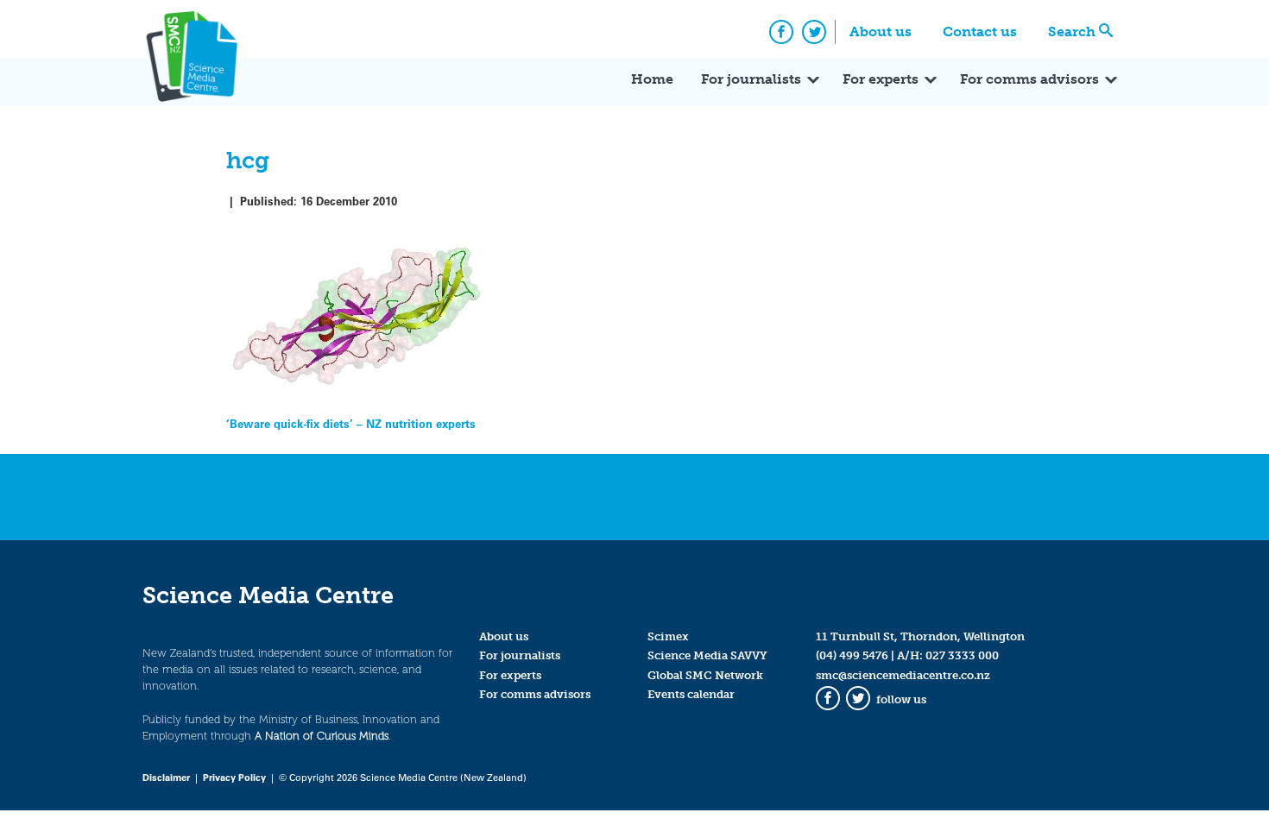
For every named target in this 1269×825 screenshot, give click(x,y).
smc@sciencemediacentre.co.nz (903, 675)
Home (652, 79)
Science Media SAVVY (707, 655)
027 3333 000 (962, 655)
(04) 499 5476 (852, 655)
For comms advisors (1029, 79)
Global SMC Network (705, 675)
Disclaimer (166, 777)
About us (880, 31)
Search (1071, 31)
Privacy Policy (234, 777)
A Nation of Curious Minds (321, 735)
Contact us (980, 31)
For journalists (751, 79)
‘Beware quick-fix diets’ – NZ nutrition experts (351, 423)
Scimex (668, 636)
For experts (881, 79)
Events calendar (691, 694)
